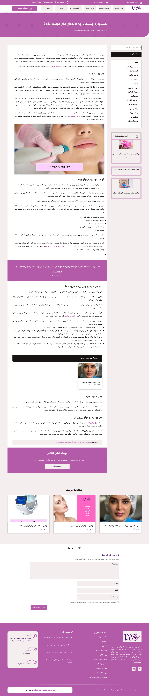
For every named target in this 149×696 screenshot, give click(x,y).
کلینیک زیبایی (133, 92)
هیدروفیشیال (54, 66)
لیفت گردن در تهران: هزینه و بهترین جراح (126, 169)
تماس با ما (47, 8)
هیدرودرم (89, 442)
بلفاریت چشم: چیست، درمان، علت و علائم (126, 193)
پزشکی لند (29, 690)
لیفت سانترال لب (101, 668)
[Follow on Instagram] (134, 669)
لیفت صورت (134, 113)
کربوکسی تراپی (133, 88)
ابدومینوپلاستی (132, 67)
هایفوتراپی (134, 117)
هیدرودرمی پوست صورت (64, 442)
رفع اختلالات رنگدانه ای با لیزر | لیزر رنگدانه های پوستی (57, 661)
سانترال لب (134, 79)
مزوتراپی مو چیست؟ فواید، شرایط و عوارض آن (58, 637)
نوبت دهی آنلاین (101, 650)
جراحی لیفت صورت (100, 659)
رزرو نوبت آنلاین (57, 466)
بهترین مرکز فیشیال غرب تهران (82, 526)
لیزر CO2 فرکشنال (132, 100)
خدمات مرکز (103, 637)
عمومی (135, 83)
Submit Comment (38, 607)
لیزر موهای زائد (133, 104)
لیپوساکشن (134, 96)
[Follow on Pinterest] (139, 669)
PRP (136, 62)
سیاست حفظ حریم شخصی (98, 677)
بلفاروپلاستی (133, 71)
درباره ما (104, 641)
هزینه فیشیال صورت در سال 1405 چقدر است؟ (91, 383)
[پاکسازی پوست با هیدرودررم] (59, 173)
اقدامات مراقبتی (70, 316)
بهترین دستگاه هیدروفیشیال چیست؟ (33, 526)
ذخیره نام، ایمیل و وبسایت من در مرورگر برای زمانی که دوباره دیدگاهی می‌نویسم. (93, 602)
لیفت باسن (134, 108)
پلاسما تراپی (133, 75)
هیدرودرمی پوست (79, 442)
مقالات (61, 8)
